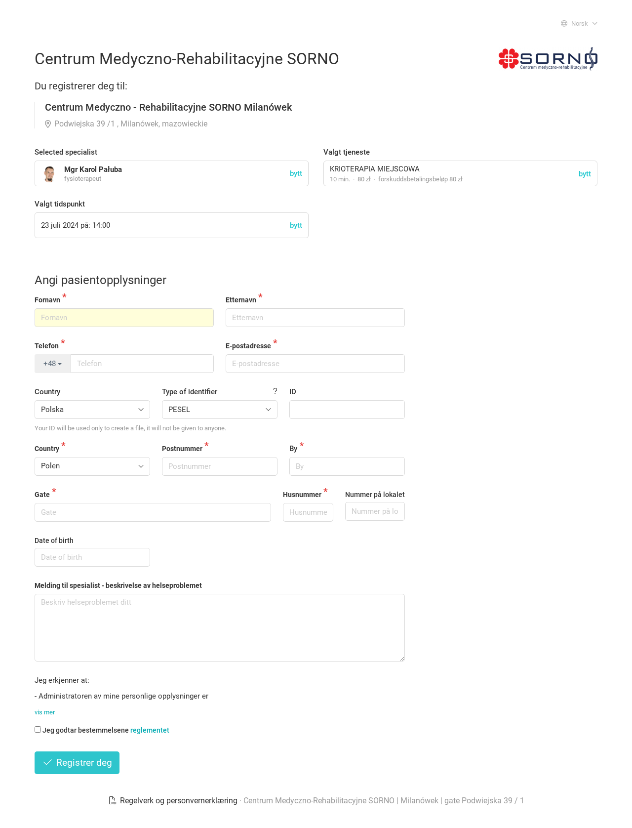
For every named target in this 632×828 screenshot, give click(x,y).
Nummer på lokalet (375, 494)
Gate (42, 494)
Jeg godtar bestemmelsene (105, 730)
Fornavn (47, 300)
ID (292, 391)
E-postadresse (248, 346)
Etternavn (241, 300)
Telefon (47, 346)
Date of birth (54, 540)
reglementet (149, 730)
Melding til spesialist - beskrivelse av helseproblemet (118, 585)
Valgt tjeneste (346, 152)
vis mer (45, 712)
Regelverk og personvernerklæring (178, 800)
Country (47, 391)
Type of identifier (189, 391)
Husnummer (302, 494)
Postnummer (182, 449)
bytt (585, 173)
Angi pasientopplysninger (100, 280)
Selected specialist (66, 152)
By (293, 448)
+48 (50, 363)
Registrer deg (83, 762)
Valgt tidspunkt (60, 204)
